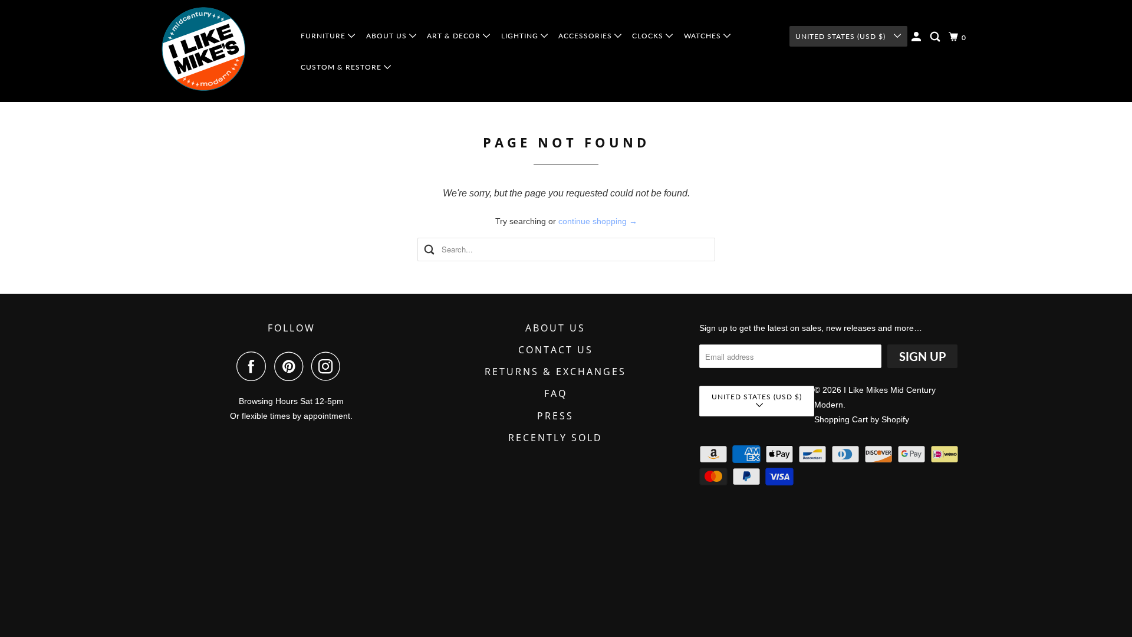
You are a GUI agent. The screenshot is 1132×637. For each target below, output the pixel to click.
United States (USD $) (841, 36)
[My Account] (917, 37)
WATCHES (703, 35)
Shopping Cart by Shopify (861, 419)
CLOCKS (649, 35)
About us (555, 327)
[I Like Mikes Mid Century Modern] (222, 51)
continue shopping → (597, 221)
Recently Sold (555, 437)
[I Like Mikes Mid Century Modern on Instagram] (329, 366)
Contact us (555, 349)
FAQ (555, 393)
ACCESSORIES (586, 35)
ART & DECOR (455, 35)
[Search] (936, 37)
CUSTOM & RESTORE (342, 67)
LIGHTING (521, 35)
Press (555, 415)
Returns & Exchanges (555, 371)
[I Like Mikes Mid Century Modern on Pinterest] (291, 366)
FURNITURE (324, 35)
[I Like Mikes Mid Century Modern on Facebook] (254, 366)
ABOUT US (387, 35)
